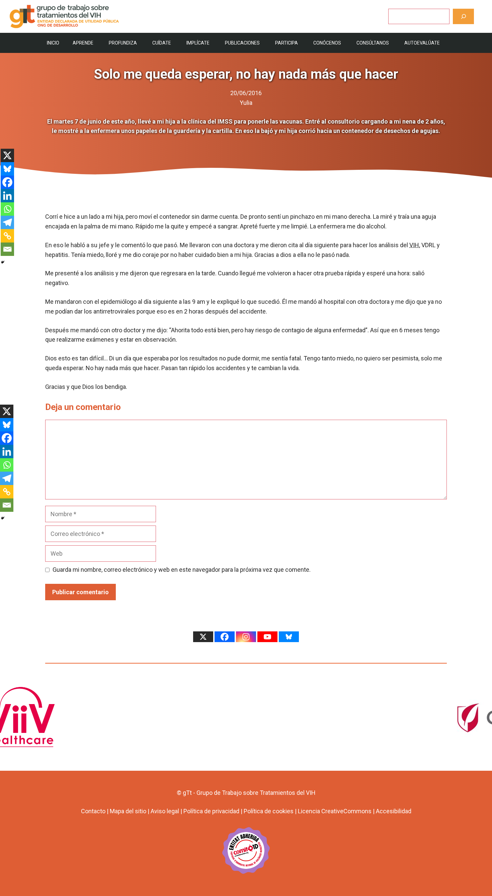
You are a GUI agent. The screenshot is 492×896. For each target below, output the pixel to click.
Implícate (198, 43)
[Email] (7, 249)
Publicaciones (242, 43)
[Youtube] (267, 636)
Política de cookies (269, 811)
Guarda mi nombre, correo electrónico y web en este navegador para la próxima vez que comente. (182, 569)
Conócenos (327, 43)
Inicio (53, 43)
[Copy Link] (7, 236)
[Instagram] (246, 636)
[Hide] (2, 262)
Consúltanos (372, 43)
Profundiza (123, 43)
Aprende (83, 43)
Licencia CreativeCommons (335, 811)
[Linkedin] (7, 195)
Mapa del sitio (128, 811)
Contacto (93, 811)
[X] (7, 155)
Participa (286, 43)
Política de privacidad (211, 811)
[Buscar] (463, 16)
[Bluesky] (7, 169)
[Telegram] (7, 222)
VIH (414, 245)
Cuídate (161, 43)
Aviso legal (165, 811)
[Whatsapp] (7, 209)
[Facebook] (7, 182)
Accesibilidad (393, 811)
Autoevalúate (422, 43)
